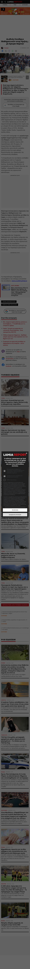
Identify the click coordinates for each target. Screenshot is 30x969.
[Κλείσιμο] (26, 453)
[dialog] (15, 484)
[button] (15, 480)
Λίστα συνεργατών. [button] (19, 494)
